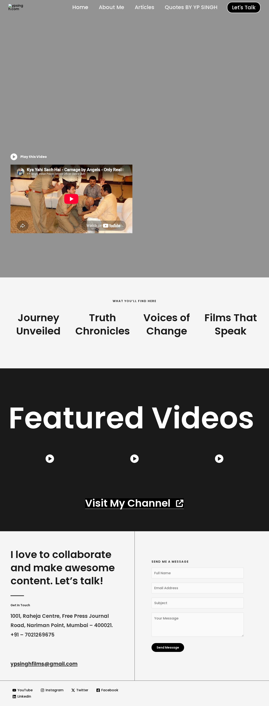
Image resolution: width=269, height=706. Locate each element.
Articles (144, 7)
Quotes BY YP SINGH (191, 7)
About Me (111, 7)
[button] (244, 7)
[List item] (50, 458)
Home (80, 7)
